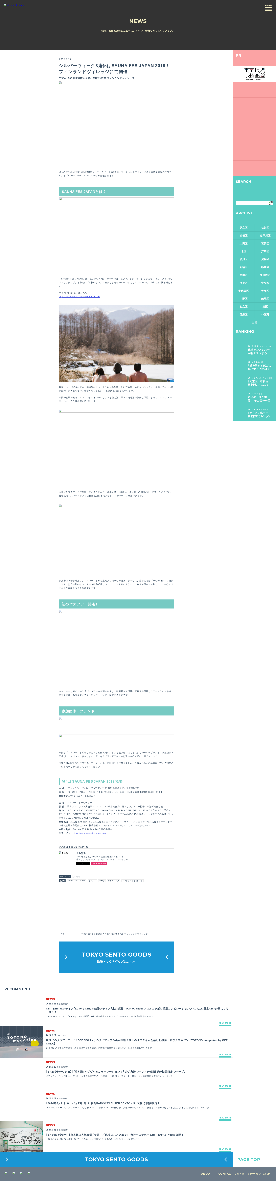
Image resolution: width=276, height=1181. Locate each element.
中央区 (265, 283)
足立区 (244, 227)
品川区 (244, 259)
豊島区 (265, 291)
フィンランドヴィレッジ (132, 881)
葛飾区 (265, 243)
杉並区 (265, 267)
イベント (92, 881)
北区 (243, 251)
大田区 (244, 243)
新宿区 (244, 267)
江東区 (265, 251)
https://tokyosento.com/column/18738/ (79, 296)
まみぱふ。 (78, 877)
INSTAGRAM (99, 863)
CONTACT (225, 1173)
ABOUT (206, 1173)
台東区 (244, 283)
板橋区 (244, 235)
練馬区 (265, 298)
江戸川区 (265, 235)
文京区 (244, 306)
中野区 (244, 298)
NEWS (138, 21)
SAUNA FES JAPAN (76, 881)
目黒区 (244, 314)
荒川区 (265, 227)
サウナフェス (113, 881)
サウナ (102, 881)
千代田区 (243, 291)
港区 (265, 306)
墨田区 (244, 275)
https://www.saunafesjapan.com (90, 833)
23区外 (265, 314)
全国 (254, 322)
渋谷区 (265, 259)
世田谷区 (265, 275)
